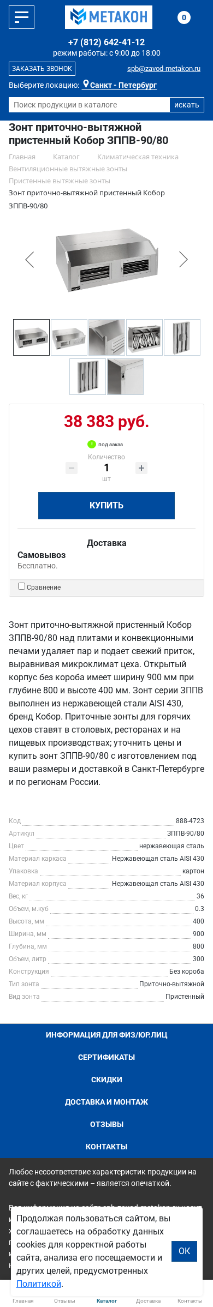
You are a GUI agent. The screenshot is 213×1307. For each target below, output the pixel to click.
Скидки (106, 1079)
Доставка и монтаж (106, 1102)
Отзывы (106, 1124)
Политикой (38, 1284)
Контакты (106, 1146)
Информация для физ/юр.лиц (107, 1034)
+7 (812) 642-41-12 (106, 42)
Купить (106, 505)
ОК (184, 1251)
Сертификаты (106, 1057)
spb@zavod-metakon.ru (163, 68)
